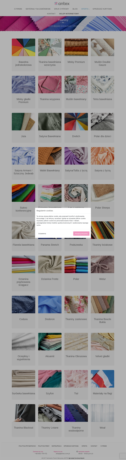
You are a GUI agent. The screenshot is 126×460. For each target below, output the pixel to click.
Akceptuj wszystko (81, 234)
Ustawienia (42, 234)
